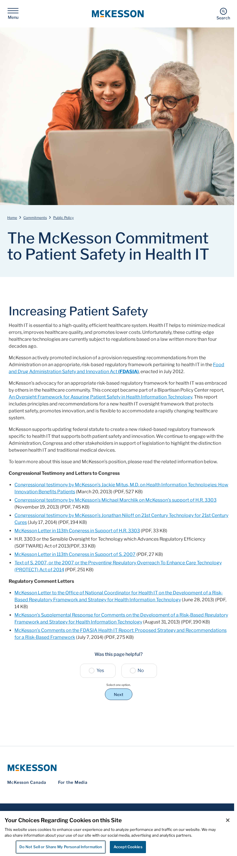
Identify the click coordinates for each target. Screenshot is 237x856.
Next (118, 694)
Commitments (35, 217)
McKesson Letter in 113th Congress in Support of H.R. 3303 (77, 530)
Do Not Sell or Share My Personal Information (60, 846)
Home (12, 217)
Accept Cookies (128, 846)
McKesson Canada (26, 782)
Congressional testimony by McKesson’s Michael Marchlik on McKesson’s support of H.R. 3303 (115, 500)
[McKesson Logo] (118, 767)
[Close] (227, 820)
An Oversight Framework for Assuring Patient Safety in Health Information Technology (100, 397)
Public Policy (63, 217)
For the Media (73, 782)
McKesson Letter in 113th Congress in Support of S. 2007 (75, 554)
